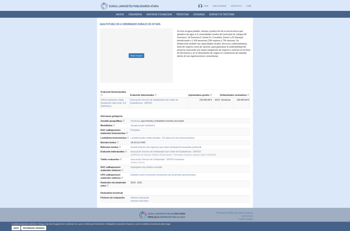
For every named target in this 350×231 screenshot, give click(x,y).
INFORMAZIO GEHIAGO (33, 228)
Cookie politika (245, 219)
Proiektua (135, 130)
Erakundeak (135, 14)
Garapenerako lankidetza (143, 125)
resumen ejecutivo (139, 201)
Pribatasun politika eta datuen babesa (234, 213)
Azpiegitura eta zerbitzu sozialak (146, 167)
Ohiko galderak (219, 5)
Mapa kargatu (136, 56)
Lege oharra (247, 216)
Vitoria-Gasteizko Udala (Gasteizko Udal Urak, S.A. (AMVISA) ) (114, 103)
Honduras (135, 121)
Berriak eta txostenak (221, 14)
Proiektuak (183, 14)
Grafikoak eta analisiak (159, 14)
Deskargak (199, 14)
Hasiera (120, 14)
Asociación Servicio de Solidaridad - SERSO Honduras (157, 159)
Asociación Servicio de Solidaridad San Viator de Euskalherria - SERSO (166, 151)
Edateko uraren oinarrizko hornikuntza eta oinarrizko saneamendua (163, 175)
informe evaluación (140, 198)
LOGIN (206, 5)
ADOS (16, 228)
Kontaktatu (236, 5)
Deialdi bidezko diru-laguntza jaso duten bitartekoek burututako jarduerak (166, 147)
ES (247, 5)
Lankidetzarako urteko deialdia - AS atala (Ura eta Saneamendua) (162, 138)
